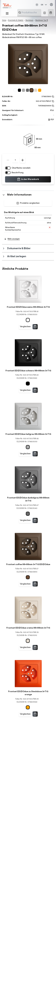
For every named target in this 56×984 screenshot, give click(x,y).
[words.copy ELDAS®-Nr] (52, 97)
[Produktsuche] (19, 12)
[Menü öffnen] (7, 13)
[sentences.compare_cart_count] (44, 12)
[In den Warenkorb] (35, 326)
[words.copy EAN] (52, 106)
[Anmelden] (51, 4)
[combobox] (37, 12)
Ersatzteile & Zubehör (15, 20)
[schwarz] (20, 90)
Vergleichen (25, 326)
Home (4, 20)
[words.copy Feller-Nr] (52, 101)
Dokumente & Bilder (19, 248)
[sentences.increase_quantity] (22, 160)
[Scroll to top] (48, 976)
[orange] (40, 90)
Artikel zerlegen (16, 256)
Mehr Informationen (19, 194)
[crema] (36, 90)
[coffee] (32, 90)
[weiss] (16, 90)
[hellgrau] (24, 90)
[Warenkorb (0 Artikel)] (50, 12)
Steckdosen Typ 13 (41, 20)
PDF (52, 119)
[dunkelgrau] (28, 90)
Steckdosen (29, 20)
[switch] (8, 167)
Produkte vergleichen (30, 203)
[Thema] (36, 4)
